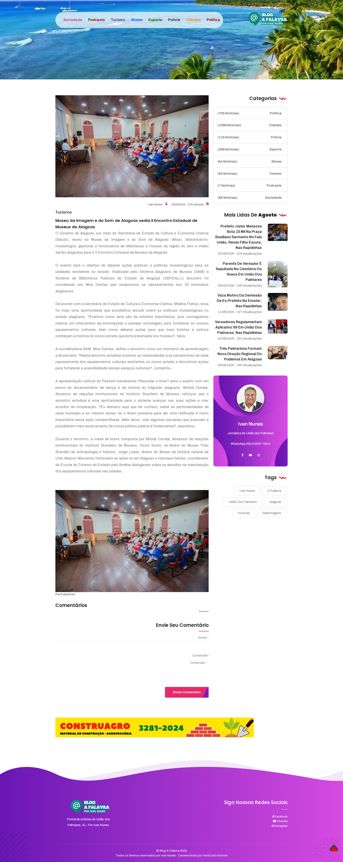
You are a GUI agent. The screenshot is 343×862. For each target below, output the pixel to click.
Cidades (249, 125)
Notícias (244, 513)
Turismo (249, 173)
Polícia (249, 137)
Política (249, 113)
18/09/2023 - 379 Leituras (187, 204)
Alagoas (275, 502)
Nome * (203, 637)
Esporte (249, 149)
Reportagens (271, 513)
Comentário (200, 655)
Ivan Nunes (155, 204)
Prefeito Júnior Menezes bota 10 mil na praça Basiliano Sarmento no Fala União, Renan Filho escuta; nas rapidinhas (238, 237)
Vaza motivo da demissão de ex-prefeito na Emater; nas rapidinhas (239, 301)
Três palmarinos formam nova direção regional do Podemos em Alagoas (240, 354)
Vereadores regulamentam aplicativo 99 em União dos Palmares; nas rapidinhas (238, 327)
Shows (249, 161)
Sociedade (249, 197)
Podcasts (249, 185)
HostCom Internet (215, 855)
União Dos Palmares (242, 502)
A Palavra (274, 490)
